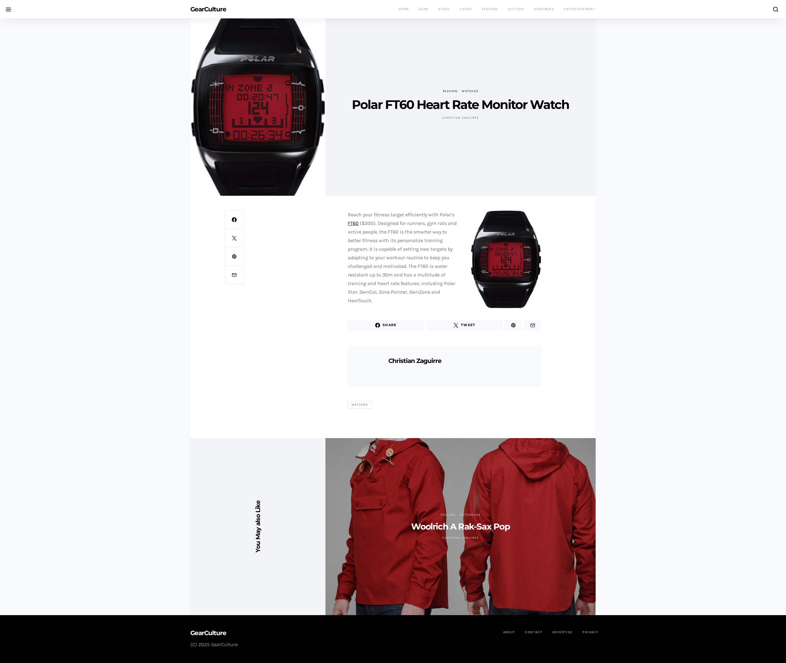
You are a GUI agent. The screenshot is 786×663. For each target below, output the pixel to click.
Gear (424, 9)
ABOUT (509, 632)
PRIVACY (590, 632)
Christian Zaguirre (460, 118)
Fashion (490, 9)
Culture (516, 9)
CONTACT (534, 632)
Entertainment (580, 9)
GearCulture (208, 9)
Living (466, 9)
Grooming (544, 9)
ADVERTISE (562, 632)
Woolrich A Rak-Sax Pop (460, 526)
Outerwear (470, 515)
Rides (444, 9)
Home (404, 9)
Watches (470, 91)
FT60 (353, 223)
